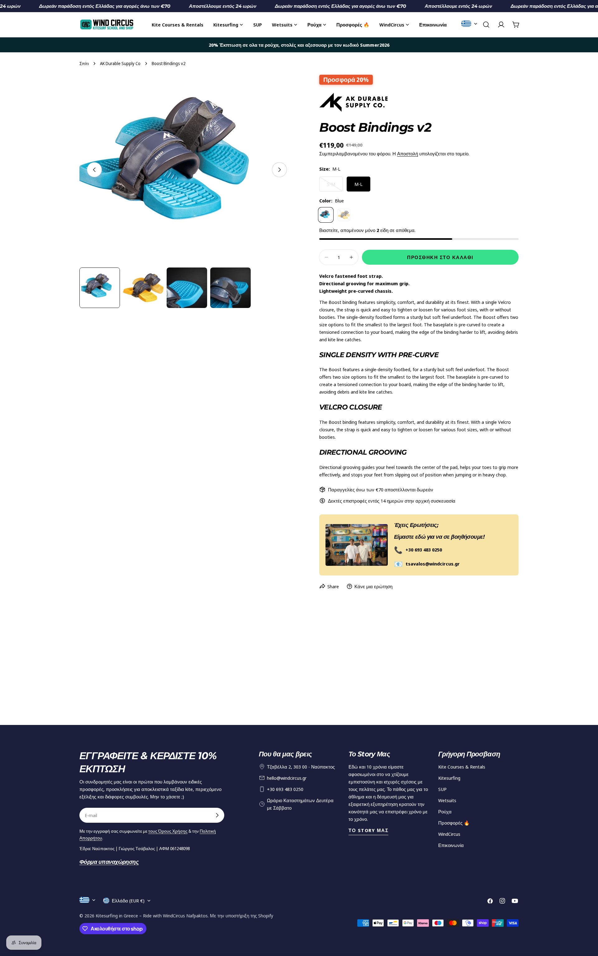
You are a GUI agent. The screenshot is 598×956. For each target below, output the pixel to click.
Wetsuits (447, 800)
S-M (335, 186)
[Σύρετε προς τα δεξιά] (279, 169)
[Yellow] (343, 214)
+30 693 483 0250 (424, 550)
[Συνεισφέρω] (217, 815)
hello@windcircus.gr (286, 778)
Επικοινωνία (451, 845)
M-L (358, 184)
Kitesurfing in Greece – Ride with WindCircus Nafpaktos (152, 915)
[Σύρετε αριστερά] (94, 169)
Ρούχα (445, 811)
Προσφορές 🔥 (454, 823)
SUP (442, 789)
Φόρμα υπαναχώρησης (109, 862)
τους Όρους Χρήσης (167, 831)
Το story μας (368, 830)
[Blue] (325, 214)
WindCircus (449, 834)
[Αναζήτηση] (486, 24)
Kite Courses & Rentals (461, 767)
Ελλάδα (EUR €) (128, 900)
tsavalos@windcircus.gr (433, 564)
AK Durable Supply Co (120, 63)
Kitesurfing (449, 778)
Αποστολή (407, 153)
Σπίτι (84, 63)
